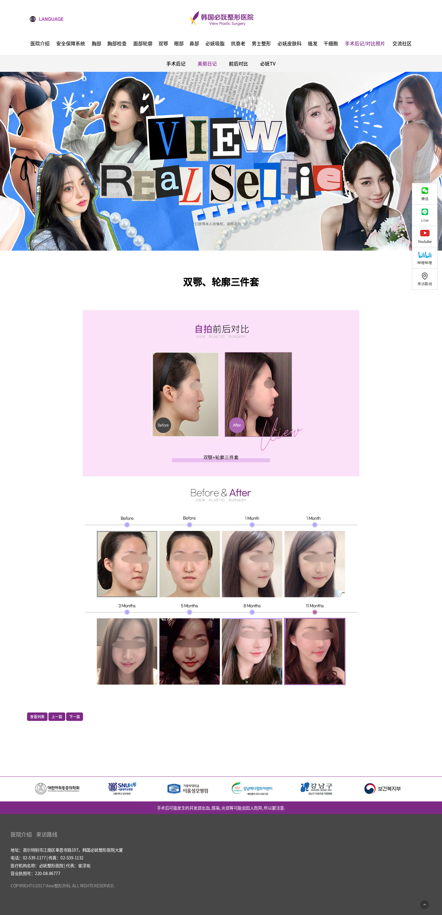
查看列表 (37, 716)
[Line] (427, 215)
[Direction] (427, 279)
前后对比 (238, 63)
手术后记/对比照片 (365, 44)
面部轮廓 (142, 44)
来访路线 (46, 834)
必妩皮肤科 (290, 44)
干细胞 (331, 44)
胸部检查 (117, 44)
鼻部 (194, 44)
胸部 (96, 44)
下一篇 (74, 716)
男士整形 (261, 44)
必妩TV (268, 63)
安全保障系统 (70, 44)
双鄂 (163, 44)
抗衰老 (238, 44)
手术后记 (176, 63)
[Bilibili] (427, 257)
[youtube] (427, 236)
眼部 (179, 44)
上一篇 (56, 716)
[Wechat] (427, 193)
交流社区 (402, 44)
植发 (313, 44)
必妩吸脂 (215, 44)
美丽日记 (207, 63)
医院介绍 (40, 44)
